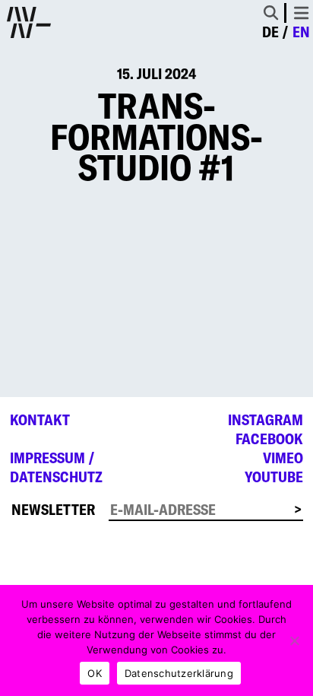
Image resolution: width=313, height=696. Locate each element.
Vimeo (283, 458)
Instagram (265, 420)
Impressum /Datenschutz (56, 467)
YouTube (274, 477)
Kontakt (40, 420)
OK (94, 673)
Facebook (269, 439)
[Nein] (294, 640)
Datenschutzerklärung (179, 673)
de (270, 32)
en (301, 32)
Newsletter (53, 510)
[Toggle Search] (271, 12)
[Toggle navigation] (301, 13)
